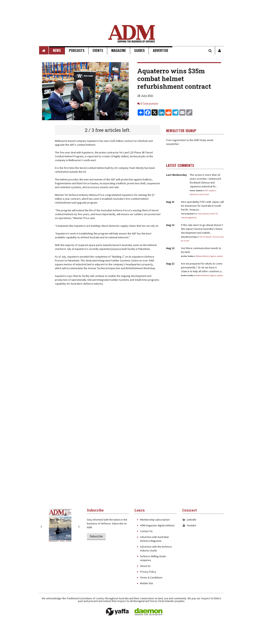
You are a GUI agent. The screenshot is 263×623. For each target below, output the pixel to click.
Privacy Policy (148, 571)
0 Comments (149, 103)
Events (98, 50)
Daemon (148, 612)
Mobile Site (146, 583)
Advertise (160, 50)
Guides (139, 50)
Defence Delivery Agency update (209, 256)
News (57, 50)
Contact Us (146, 531)
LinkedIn (191, 519)
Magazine (118, 50)
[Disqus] (99, 344)
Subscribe (96, 536)
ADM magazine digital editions (157, 525)
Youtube (191, 525)
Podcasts (76, 50)
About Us (145, 566)
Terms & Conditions (151, 577)
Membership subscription (155, 519)
